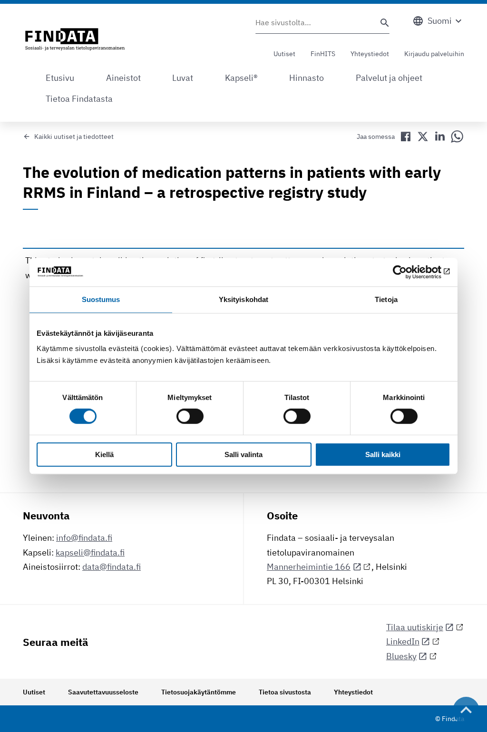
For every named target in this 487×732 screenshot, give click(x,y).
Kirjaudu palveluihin (434, 53)
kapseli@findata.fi (90, 552)
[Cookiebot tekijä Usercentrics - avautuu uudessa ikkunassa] (408, 272)
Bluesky (401, 656)
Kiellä (104, 454)
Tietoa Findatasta (79, 98)
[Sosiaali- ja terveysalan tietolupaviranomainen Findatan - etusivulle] (75, 40)
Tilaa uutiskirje (414, 627)
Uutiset (284, 53)
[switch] (190, 416)
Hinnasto (306, 77)
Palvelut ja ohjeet (389, 77)
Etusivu (60, 77)
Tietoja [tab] (386, 299)
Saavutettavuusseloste (103, 692)
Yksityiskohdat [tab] (243, 299)
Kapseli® (241, 77)
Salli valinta (243, 454)
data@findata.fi (111, 566)
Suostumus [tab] (101, 299)
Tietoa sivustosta (285, 692)
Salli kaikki (382, 454)
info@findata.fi (84, 537)
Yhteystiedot (370, 53)
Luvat (182, 77)
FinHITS (323, 53)
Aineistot (123, 77)
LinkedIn (402, 641)
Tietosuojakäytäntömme (198, 692)
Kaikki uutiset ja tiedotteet (74, 136)
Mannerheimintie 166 (309, 566)
